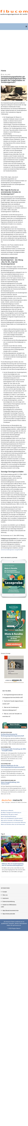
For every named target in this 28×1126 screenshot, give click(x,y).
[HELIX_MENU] (26, 26)
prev (25, 834)
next (26, 834)
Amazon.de (18, 925)
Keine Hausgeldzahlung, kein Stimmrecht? (10, 783)
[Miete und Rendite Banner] (14, 725)
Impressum (5, 898)
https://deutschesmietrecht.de (10, 910)
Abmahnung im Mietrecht (7, 810)
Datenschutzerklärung (8, 901)
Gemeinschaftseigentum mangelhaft (11, 549)
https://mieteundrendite (8, 913)
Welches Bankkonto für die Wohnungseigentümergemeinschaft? (13, 766)
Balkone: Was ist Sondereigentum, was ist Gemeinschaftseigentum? (13, 864)
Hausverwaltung (6, 747)
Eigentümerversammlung (8, 780)
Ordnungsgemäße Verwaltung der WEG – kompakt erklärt (13, 749)
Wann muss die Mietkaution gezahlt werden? (12, 818)
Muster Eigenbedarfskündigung (8, 816)
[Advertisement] (14, 46)
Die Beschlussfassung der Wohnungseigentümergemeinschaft (12, 735)
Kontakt (4, 891)
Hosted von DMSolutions (9, 904)
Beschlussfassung (6, 732)
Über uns (5, 895)
